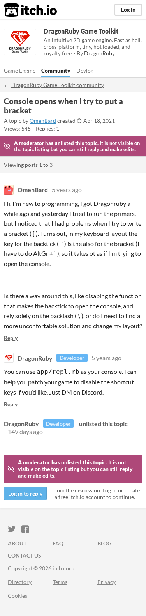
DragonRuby (35, 357)
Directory (20, 582)
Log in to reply (25, 493)
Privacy (106, 582)
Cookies (17, 595)
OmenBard (43, 120)
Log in (128, 9)
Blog (104, 543)
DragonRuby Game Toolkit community (57, 84)
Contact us (24, 555)
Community (55, 70)
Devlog (84, 70)
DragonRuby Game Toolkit (81, 31)
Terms (60, 582)
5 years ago (67, 189)
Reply (11, 338)
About (17, 543)
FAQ (58, 543)
